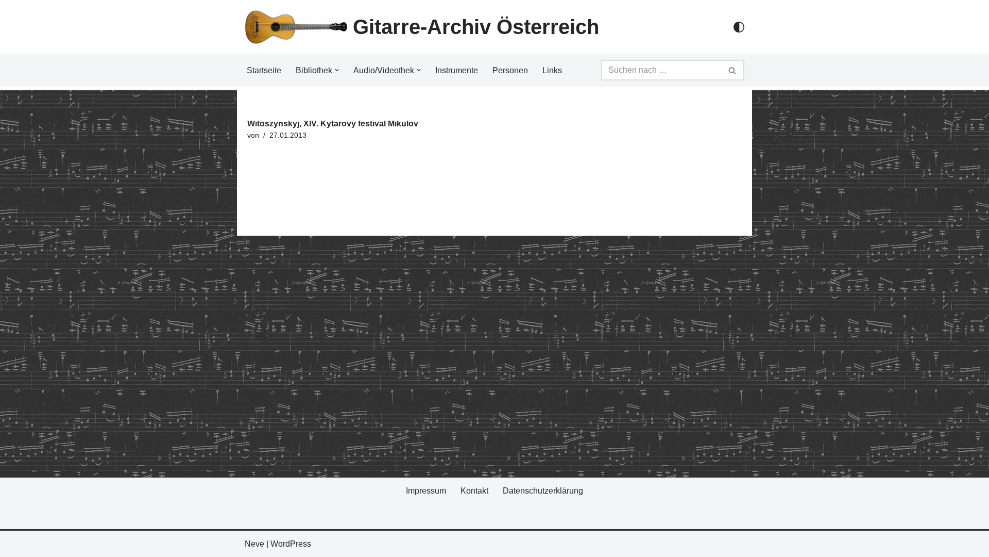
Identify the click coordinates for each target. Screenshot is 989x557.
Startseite (264, 70)
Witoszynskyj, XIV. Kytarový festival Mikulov (332, 123)
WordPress (290, 543)
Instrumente (456, 70)
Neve (254, 543)
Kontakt (474, 490)
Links (552, 70)
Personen (510, 70)
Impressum (426, 490)
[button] (337, 70)
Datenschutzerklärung (543, 490)
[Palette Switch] (739, 27)
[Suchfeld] (732, 70)
